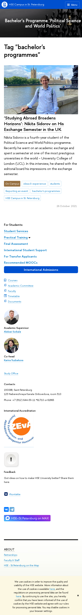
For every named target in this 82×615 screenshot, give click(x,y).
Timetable (14, 296)
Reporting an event (17, 191)
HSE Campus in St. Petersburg (26, 4)
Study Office (11, 373)
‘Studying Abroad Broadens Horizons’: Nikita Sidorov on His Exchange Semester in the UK (34, 123)
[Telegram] (12, 509)
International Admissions (41, 270)
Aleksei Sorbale (12, 331)
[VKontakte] (6, 509)
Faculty (12, 291)
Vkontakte (14, 494)
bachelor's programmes (46, 191)
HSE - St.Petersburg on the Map (21, 565)
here (52, 589)
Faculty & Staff (12, 560)
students (55, 183)
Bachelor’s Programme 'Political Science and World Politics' (43, 23)
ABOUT (9, 549)
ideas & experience (34, 183)
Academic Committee (20, 285)
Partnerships (10, 555)
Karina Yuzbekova (13, 360)
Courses (12, 280)
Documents (14, 301)
